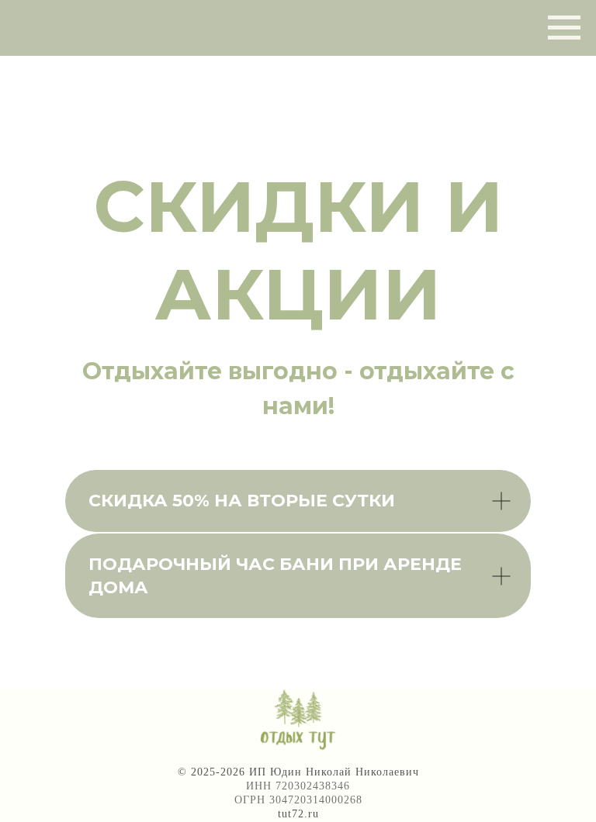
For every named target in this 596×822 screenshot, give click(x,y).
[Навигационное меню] (564, 28)
